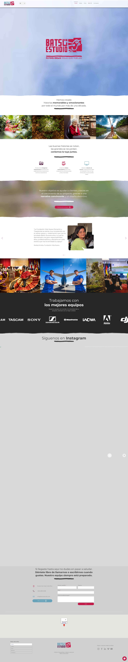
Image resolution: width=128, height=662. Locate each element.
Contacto (13, 652)
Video (12, 646)
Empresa (80, 585)
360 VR (12, 650)
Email (59, 590)
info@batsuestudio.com (43, 596)
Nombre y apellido (62, 585)
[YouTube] (111, 649)
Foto (12, 648)
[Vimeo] (108, 649)
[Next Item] (125, 275)
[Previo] (2, 238)
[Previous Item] (2, 275)
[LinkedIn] (105, 649)
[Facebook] (101, 649)
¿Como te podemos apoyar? (64, 595)
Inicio (12, 644)
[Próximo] (125, 238)
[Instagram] (98, 649)
